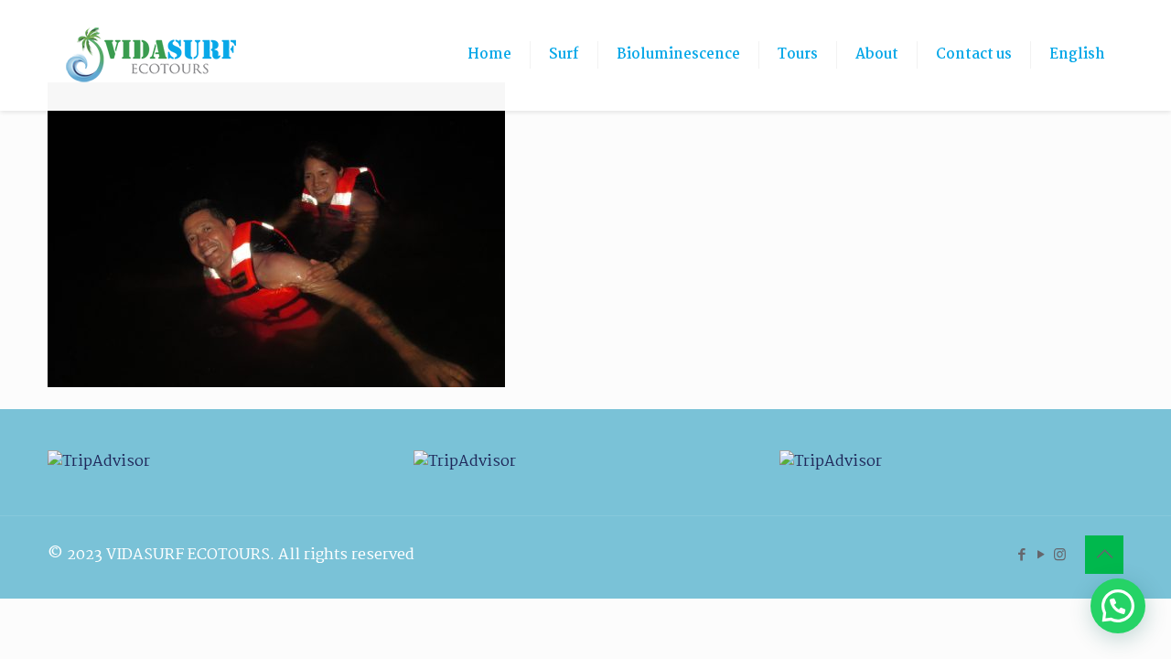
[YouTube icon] (1040, 555)
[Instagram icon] (1060, 555)
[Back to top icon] (1104, 554)
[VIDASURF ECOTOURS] (151, 55)
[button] (1117, 605)
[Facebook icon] (1021, 555)
